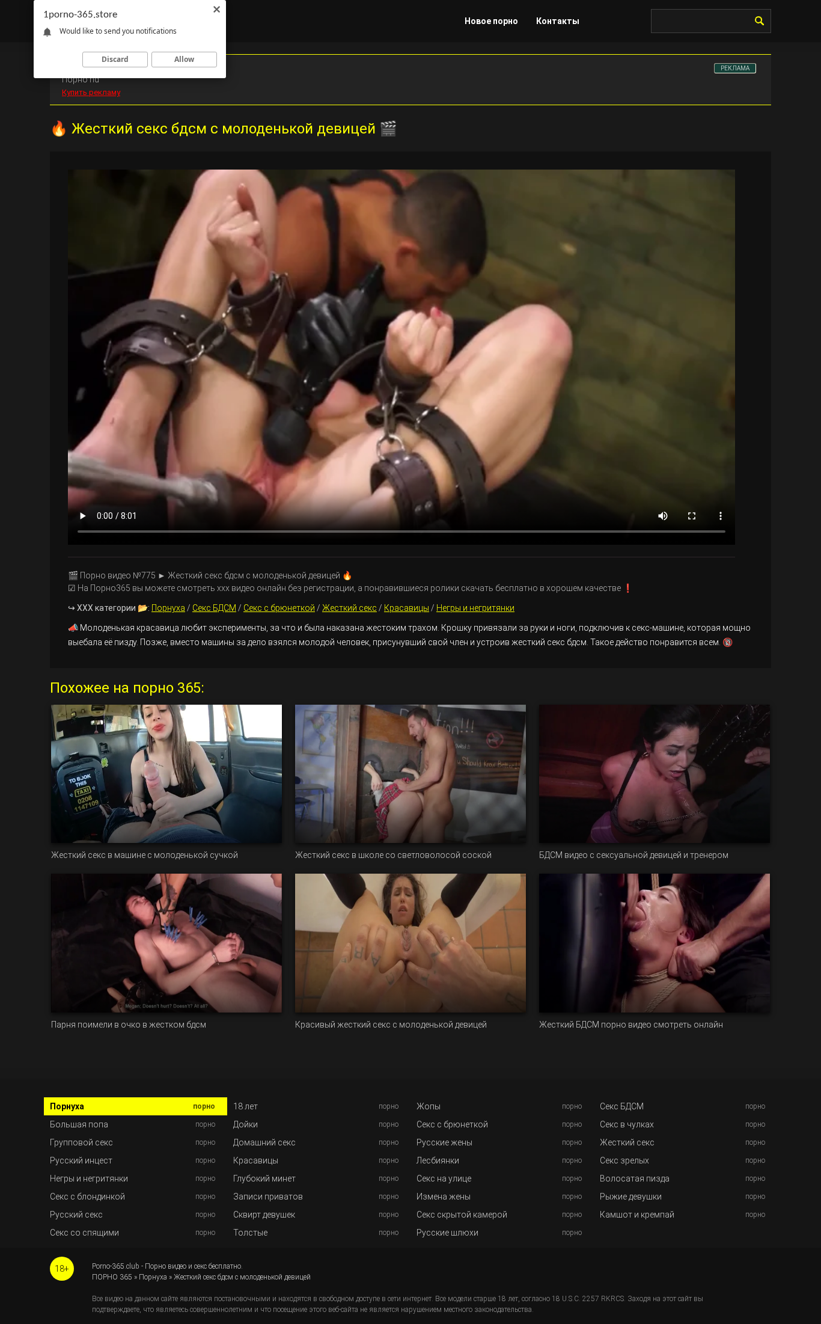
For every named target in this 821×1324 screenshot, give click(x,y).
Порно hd (80, 79)
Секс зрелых (624, 1160)
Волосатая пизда (635, 1178)
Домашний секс (264, 1142)
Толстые (250, 1232)
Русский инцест (81, 1160)
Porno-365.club (115, 1266)
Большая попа (79, 1124)
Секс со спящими (84, 1232)
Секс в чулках (627, 1124)
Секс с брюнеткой (279, 608)
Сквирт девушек (264, 1214)
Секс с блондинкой (87, 1196)
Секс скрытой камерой (462, 1214)
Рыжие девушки (631, 1196)
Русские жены (444, 1142)
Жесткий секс (349, 608)
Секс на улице (444, 1178)
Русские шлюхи (447, 1232)
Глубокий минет (264, 1178)
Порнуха (168, 608)
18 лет (245, 1106)
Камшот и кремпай (637, 1214)
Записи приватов (268, 1196)
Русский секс (76, 1214)
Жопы (429, 1106)
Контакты (557, 21)
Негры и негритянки (475, 608)
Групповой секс (81, 1142)
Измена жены (444, 1196)
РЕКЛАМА (735, 68)
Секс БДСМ (214, 608)
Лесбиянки (438, 1160)
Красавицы (406, 608)
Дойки (245, 1124)
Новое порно (491, 21)
